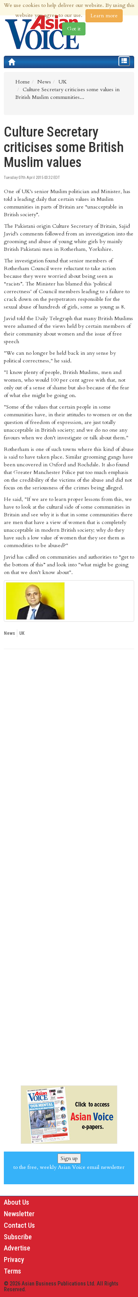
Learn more (104, 15)
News (9, 633)
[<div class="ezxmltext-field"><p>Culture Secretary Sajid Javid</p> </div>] (69, 601)
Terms (12, 1271)
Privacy (14, 1259)
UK (22, 633)
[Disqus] (69, 760)
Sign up (69, 1158)
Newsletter (19, 1214)
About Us (16, 1202)
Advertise (17, 1248)
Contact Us (19, 1225)
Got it (73, 28)
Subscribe (18, 1237)
